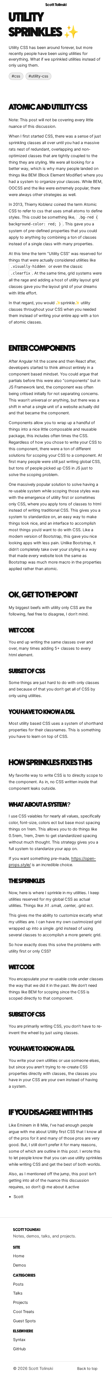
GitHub (19, 1348)
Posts (18, 1284)
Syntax (19, 1339)
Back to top (87, 1368)
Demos (19, 1265)
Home (18, 1256)
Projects (20, 1302)
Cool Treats (23, 1311)
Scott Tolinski (56, 5)
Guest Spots (24, 1320)
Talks (18, 1293)
